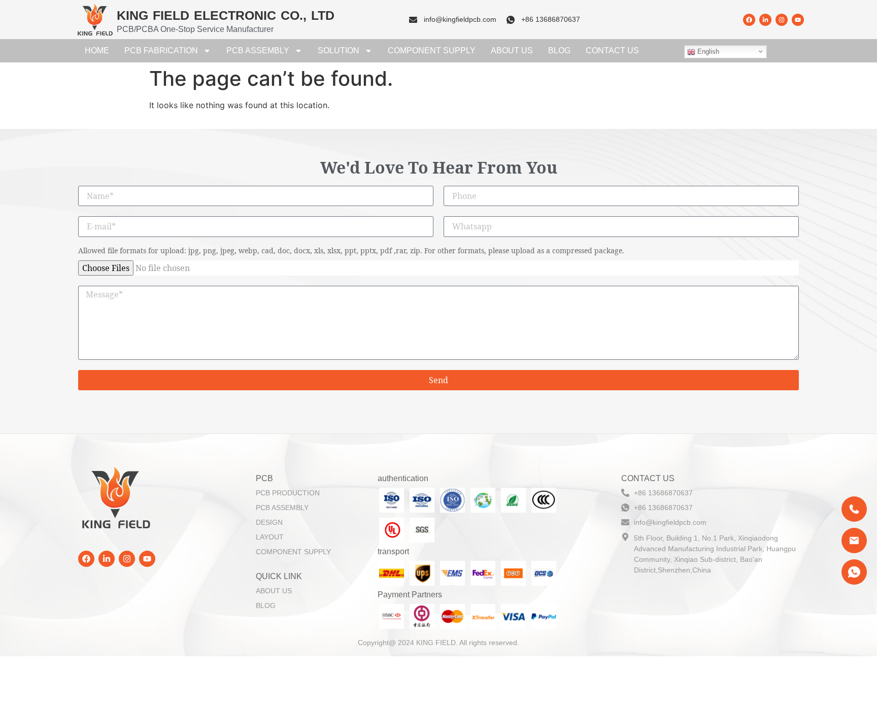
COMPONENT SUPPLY (432, 50)
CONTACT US (612, 50)
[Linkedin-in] (765, 20)
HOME (97, 50)
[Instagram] (781, 20)
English (707, 51)
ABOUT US (512, 50)
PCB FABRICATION (161, 50)
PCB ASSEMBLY (257, 50)
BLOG (559, 50)
